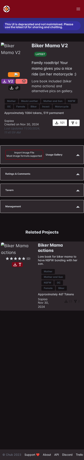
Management (13, 206)
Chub (9, 454)
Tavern (9, 190)
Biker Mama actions (50, 248)
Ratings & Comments (17, 173)
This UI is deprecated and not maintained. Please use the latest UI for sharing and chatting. (39, 26)
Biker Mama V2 (50, 46)
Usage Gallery (34, 154)
